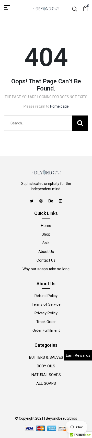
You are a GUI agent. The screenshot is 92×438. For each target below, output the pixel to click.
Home (46, 225)
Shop (46, 234)
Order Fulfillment (46, 330)
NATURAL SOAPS (46, 374)
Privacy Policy (45, 313)
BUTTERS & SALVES (46, 357)
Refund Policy (45, 295)
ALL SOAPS (46, 383)
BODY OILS (46, 366)
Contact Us (46, 260)
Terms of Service (46, 304)
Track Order (46, 321)
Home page (59, 106)
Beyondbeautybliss (61, 418)
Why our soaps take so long (46, 269)
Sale (46, 243)
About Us (46, 251)
